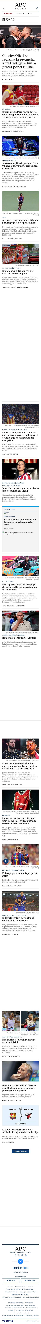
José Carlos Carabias (8, 287)
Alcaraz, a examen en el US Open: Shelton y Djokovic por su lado (20, 221)
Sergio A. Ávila (6, 839)
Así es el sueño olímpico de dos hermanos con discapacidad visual (20, 522)
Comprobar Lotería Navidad (14, 1305)
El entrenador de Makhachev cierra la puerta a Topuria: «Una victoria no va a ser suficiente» (19, 766)
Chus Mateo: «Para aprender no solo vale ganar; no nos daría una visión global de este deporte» (20, 114)
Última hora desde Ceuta (23, 14)
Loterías (10, 1310)
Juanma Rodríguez (9, 635)
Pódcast (36, 1315)
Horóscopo (8, 1308)
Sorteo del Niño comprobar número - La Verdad (17, 1315)
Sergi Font (5, 454)
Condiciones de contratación (11, 1297)
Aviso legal (22, 1292)
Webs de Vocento (31, 1321)
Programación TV (19, 1308)
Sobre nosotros (20, 1287)
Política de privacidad (13, 1289)
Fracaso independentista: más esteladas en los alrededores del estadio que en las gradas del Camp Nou (20, 436)
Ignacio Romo (6, 1056)
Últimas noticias (31, 1308)
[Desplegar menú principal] (3, 8)
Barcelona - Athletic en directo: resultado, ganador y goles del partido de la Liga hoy (19, 1088)
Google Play (31, 1280)
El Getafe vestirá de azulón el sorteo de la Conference (18, 919)
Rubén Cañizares (7, 186)
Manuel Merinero (8, 483)
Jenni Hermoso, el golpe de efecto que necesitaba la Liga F (20, 489)
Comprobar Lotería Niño (15, 1302)
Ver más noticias (21, 1151)
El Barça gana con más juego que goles (20, 874)
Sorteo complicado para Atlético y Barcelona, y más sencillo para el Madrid (20, 166)
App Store (12, 1280)
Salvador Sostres (7, 886)
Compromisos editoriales (31, 1297)
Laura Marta (6, 239)
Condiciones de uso (11, 1292)
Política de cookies (28, 1289)
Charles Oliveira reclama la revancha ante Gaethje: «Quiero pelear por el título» (19, 61)
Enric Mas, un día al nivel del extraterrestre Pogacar (17, 272)
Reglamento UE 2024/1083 (20, 1294)
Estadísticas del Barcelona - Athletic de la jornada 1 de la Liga (20, 1131)
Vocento (10, 1287)
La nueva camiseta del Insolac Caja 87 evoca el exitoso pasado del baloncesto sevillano (19, 821)
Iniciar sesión (37, 8)
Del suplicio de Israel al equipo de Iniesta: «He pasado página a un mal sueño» (19, 587)
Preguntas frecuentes (20, 1313)
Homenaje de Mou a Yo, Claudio (19, 637)
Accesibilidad (32, 1292)
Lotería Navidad (30, 1305)
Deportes (8, 19)
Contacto (30, 1287)
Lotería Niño (29, 1302)
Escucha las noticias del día (24, 1310)
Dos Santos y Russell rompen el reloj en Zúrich (19, 1041)
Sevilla (24, 9)
